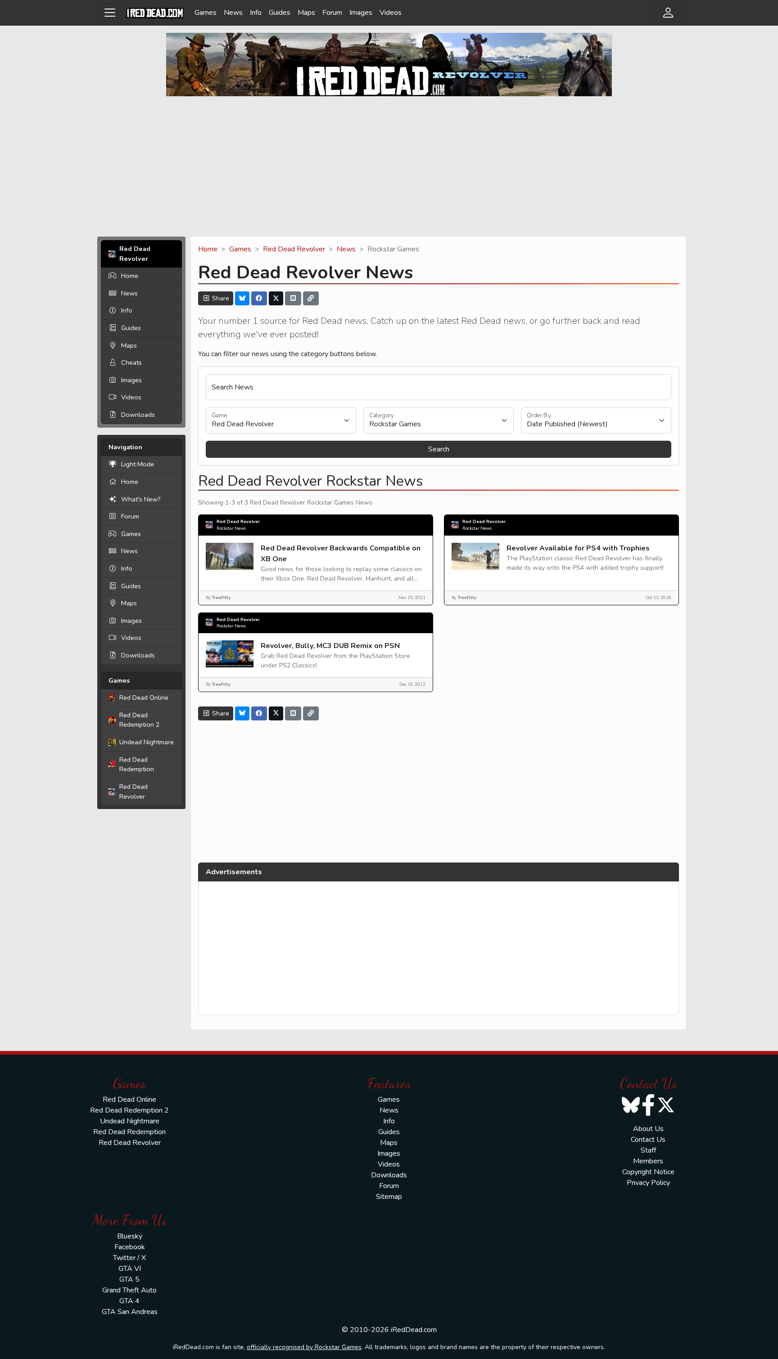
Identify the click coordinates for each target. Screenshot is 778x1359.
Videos (391, 13)
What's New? (141, 499)
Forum (332, 13)
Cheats (131, 362)
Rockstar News (231, 528)
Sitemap (389, 1197)
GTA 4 (129, 1301)
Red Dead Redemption (136, 764)
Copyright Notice (648, 1172)
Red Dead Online (143, 697)
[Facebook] (259, 298)
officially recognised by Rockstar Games (304, 1347)
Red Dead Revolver (133, 791)
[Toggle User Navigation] (668, 13)
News (233, 13)
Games (205, 13)
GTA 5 (129, 1279)
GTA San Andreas (130, 1312)
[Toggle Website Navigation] (109, 13)
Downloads (138, 414)
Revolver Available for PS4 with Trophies (578, 548)
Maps (306, 13)
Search (438, 449)
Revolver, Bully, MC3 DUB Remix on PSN (330, 646)
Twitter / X (129, 1258)
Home (129, 275)
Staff (648, 1150)
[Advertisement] (389, 166)
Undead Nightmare (146, 742)
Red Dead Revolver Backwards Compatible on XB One (341, 553)
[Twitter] (276, 298)
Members (648, 1161)
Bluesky (129, 1236)
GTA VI (129, 1269)
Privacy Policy (648, 1183)
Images (360, 13)
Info (256, 13)
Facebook (129, 1247)
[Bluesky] (242, 298)
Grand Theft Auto (129, 1290)
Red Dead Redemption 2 (139, 720)
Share (219, 298)
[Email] (293, 298)
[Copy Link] (311, 298)
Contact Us (648, 1139)
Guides (279, 13)
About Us (648, 1129)
